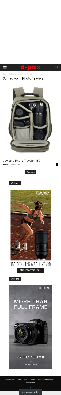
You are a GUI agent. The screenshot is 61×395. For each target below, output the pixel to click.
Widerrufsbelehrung (45, 379)
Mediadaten (30, 382)
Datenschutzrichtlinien (26, 379)
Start (5, 74)
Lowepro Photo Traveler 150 (21, 160)
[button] (4, 67)
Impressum (9, 379)
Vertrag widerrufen (30, 392)
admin (5, 164)
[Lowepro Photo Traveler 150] (30, 120)
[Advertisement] (30, 31)
